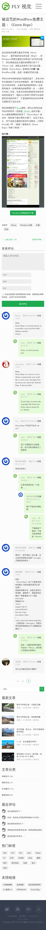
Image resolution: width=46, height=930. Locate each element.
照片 (5, 863)
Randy (17, 315)
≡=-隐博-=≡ (7, 889)
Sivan (18, 107)
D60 (4, 853)
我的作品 (37, 29)
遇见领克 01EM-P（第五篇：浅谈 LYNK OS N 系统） (29, 755)
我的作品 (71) (7, 782)
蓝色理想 (20, 884)
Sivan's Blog (35, 889)
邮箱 (28, 909)
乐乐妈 (21, 858)
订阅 (39, 909)
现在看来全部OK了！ (16, 823)
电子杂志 (15, 863)
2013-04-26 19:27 (34, 421)
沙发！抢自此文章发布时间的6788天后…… (25, 817)
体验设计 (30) (7, 776)
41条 (7, 31)
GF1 (20, 853)
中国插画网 (7, 884)
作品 (6, 229)
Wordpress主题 (26, 225)
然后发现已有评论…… (16, 836)
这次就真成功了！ (14, 811)
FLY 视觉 (21, 6)
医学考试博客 (20, 461)
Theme (13, 225)
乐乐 (11, 858)
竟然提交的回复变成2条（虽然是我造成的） (25, 830)
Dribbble (18, 909)
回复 (39, 315)
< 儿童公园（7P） (10, 239)
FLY (12, 853)
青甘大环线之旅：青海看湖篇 (28, 717)
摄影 (38, 858)
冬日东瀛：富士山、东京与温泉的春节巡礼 (30, 730)
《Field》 (27, 111)
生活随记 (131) (8, 788)
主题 (38, 225)
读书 (5, 868)
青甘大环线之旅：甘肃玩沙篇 (28, 704)
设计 (33, 863)
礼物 (25, 863)
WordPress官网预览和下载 (23, 213)
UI (4, 858)
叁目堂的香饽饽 (35, 884)
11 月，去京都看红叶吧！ (27, 741)
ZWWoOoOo (21, 889)
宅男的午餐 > (37, 239)
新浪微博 (7, 909)
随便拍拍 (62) (7, 795)
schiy (23, 343)
